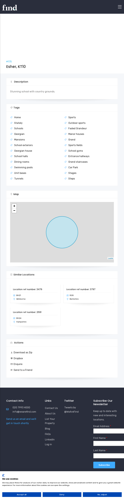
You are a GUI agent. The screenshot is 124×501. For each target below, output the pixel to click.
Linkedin (50, 439)
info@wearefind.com (24, 411)
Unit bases (20, 173)
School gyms (75, 150)
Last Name (99, 450)
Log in (48, 444)
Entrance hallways (78, 156)
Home (17, 117)
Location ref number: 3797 (80, 289)
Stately (18, 123)
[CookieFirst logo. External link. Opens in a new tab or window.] (3, 475)
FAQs (48, 434)
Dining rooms (21, 161)
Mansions (19, 139)
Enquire (18, 364)
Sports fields (75, 145)
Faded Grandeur (77, 128)
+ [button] (14, 206)
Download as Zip (23, 352)
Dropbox (18, 358)
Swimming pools (23, 167)
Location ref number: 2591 (27, 312)
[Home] (9, 6)
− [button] (14, 210)
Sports (72, 117)
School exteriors (23, 145)
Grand (71, 139)
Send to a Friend (23, 370)
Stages (72, 173)
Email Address (101, 426)
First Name (99, 438)
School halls (21, 156)
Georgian (19, 134)
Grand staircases (78, 161)
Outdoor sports (76, 123)
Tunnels (18, 178)
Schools (18, 128)
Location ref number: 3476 (27, 289)
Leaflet (110, 258)
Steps (71, 178)
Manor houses (76, 134)
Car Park (73, 167)
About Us (50, 413)
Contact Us (51, 408)
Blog (47, 428)
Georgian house (23, 150)
